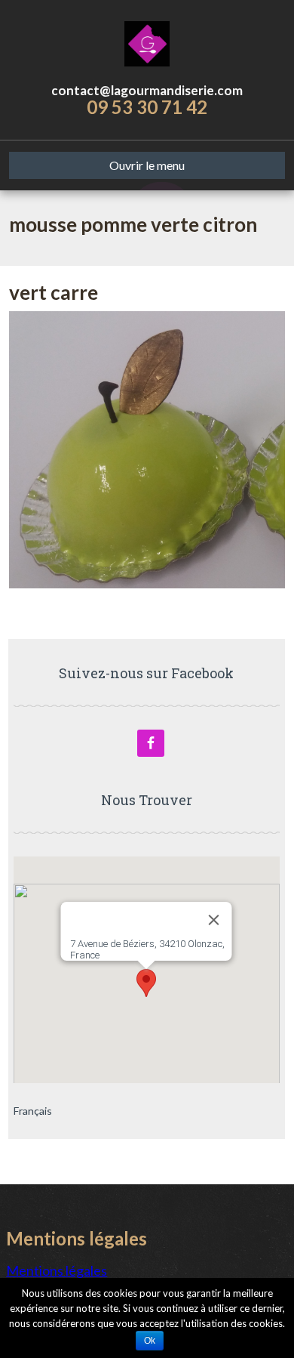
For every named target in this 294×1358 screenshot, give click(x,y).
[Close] (214, 920)
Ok (149, 1340)
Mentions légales (56, 1270)
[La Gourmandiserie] (147, 41)
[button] (146, 983)
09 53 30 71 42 (147, 107)
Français (33, 1110)
